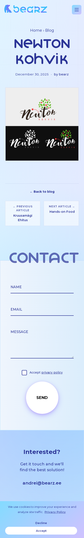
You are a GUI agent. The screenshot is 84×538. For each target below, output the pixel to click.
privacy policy (52, 372)
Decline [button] (41, 523)
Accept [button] (41, 530)
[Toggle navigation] (76, 9)
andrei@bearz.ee (42, 483)
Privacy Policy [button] (55, 512)
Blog (49, 30)
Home (36, 30)
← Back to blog (42, 192)
